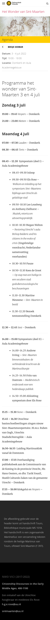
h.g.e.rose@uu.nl (11, 604)
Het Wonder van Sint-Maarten (23, 11)
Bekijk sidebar (15, 47)
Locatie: (6, 62)
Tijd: (4, 58)
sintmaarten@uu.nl (12, 611)
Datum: (6, 53)
